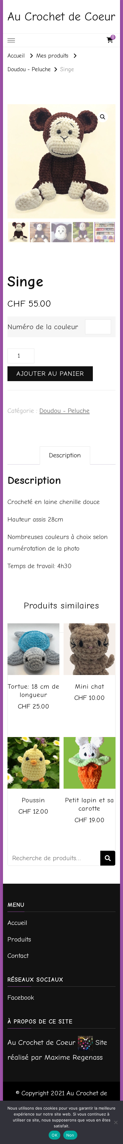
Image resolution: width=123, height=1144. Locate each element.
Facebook (20, 998)
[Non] (116, 1122)
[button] (102, 117)
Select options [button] (33, 714)
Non (70, 1135)
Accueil (17, 923)
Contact (18, 956)
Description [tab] (65, 455)
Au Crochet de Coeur (61, 16)
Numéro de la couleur (42, 326)
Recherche (107, 858)
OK (54, 1135)
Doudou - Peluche (64, 411)
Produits (19, 939)
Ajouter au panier (50, 374)
